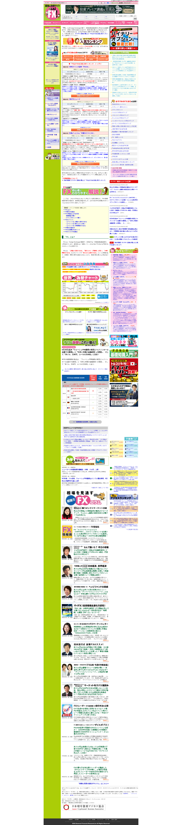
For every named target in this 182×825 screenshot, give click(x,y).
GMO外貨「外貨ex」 (52, 135)
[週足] (88, 295)
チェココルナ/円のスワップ (120, 118)
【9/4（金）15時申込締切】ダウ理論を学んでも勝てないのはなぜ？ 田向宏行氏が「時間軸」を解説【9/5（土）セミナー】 (91, 610)
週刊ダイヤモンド (92, 821)
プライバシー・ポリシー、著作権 (88, 819)
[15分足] (78, 298)
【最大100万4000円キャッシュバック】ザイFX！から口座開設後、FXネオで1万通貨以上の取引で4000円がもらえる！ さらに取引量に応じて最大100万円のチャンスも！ (124, 265)
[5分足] (69, 298)
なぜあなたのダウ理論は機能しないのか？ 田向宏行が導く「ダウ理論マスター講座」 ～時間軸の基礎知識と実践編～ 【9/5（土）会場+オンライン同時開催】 (85, 441)
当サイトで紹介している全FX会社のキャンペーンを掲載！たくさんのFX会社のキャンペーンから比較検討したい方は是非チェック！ (85, 431)
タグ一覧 (107, 819)
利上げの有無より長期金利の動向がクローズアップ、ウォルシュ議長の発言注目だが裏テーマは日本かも (91, 513)
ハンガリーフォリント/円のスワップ (123, 120)
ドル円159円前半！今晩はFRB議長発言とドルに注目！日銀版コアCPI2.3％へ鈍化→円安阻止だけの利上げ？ (91, 552)
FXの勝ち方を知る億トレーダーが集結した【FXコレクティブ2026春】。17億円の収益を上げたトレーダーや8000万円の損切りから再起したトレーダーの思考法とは (91, 771)
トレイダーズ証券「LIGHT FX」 (52, 119)
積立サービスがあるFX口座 (120, 145)
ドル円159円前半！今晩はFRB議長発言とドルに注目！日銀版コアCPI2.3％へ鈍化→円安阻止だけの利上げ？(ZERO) (126, 526)
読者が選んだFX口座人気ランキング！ (123, 162)
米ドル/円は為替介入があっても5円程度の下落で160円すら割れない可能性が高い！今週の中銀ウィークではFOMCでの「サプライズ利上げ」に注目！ (91, 750)
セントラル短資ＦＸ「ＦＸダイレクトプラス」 (53, 141)
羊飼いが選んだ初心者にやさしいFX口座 (124, 126)
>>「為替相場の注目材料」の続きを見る (85, 422)
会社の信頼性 (116, 134)
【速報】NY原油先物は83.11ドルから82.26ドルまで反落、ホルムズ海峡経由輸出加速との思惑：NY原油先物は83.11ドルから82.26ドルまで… (126, 483)
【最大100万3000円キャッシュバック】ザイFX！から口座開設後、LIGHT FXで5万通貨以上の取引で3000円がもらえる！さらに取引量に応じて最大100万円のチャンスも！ (124, 328)
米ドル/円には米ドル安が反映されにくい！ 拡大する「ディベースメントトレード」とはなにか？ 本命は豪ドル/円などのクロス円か (91, 592)
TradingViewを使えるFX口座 (120, 148)
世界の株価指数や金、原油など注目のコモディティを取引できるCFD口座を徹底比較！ (124, 80)
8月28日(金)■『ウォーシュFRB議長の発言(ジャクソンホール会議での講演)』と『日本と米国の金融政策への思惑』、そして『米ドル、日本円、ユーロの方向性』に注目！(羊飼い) (126, 503)
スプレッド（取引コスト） (120, 107)
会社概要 (77, 819)
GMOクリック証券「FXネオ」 (52, 98)
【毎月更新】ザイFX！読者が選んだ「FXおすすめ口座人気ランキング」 (84, 180)
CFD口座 (115, 156)
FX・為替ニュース (117, 137)
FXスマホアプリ (117, 140)
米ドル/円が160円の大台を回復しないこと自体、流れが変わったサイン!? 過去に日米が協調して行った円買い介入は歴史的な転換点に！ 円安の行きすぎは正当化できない (91, 691)
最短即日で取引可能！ (81, 269)
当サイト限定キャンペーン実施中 (52, 30)
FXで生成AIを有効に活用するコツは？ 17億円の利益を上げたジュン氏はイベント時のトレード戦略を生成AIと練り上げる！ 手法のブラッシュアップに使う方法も (91, 712)
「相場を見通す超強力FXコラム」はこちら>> (93, 783)
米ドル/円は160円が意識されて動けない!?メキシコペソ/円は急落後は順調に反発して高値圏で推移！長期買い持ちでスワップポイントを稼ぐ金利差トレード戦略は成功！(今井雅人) (126, 520)
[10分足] (74, 298)
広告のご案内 (114, 819)
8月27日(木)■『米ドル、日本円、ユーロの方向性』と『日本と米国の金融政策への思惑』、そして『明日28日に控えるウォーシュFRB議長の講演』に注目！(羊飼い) (126, 508)
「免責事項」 (125, 793)
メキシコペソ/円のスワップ (120, 115)
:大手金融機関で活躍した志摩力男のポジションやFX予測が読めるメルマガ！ (83, 267)
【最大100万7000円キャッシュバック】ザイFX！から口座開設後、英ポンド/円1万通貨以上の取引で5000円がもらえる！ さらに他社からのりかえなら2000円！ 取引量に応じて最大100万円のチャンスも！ (124, 281)
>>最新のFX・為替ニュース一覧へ (100, 487)
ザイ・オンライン (101, 821)
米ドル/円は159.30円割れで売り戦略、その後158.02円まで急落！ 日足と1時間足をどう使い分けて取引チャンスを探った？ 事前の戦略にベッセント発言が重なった (91, 650)
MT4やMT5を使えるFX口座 (120, 151)
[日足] (83, 295)
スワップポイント (117, 110)
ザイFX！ (119, 821)
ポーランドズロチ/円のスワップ (121, 123)
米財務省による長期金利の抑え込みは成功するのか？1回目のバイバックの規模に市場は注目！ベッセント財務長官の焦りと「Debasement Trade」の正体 (91, 630)
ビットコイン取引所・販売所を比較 (122, 164)
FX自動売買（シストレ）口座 (121, 153)
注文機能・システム (118, 142)
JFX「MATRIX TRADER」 (51, 130)
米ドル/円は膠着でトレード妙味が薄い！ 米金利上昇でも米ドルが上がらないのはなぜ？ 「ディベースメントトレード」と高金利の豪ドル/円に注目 (91, 671)
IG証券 (49, 147)
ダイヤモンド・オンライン (82, 821)
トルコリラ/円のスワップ (119, 112)
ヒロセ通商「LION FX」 (52, 124)
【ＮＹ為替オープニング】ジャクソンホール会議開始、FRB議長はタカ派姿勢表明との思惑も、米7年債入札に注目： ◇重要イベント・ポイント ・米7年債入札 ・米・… (126, 473)
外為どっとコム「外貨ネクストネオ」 (53, 109)
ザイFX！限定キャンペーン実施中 (52, 65)
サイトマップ (100, 819)
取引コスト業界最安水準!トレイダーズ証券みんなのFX (52, 81)
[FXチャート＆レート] (103, 296)
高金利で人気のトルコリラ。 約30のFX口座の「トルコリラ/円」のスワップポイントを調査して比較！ (85, 446)
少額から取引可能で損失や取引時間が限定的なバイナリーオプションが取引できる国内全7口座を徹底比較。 (85, 435)
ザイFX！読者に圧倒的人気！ (52, 43)
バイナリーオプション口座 (120, 159)
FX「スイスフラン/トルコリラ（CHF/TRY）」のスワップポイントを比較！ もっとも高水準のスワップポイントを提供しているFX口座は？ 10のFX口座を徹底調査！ (91, 533)
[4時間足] (93, 298)
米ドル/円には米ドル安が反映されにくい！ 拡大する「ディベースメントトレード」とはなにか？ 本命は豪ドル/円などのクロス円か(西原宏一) (126, 514)
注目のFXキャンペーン (119, 104)
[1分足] (64, 298)
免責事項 (71, 819)
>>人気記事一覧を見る (132, 529)
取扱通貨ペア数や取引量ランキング (122, 131)
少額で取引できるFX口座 (119, 129)
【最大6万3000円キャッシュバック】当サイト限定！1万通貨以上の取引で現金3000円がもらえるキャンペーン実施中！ (125, 272)
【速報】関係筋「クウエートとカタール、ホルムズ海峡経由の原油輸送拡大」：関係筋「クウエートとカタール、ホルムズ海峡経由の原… (126, 468)
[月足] (93, 295)
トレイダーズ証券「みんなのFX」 (52, 104)
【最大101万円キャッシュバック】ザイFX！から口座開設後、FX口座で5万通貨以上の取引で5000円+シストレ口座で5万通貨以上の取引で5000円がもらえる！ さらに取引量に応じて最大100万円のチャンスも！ (125, 306)
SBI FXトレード (52, 114)
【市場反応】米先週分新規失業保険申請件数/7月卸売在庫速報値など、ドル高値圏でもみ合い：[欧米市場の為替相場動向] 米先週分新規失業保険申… (125, 489)
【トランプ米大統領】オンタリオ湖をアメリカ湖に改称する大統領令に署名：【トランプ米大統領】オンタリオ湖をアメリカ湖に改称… (126, 478)
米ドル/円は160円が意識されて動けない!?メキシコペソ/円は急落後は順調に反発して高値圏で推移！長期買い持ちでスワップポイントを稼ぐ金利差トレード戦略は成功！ (91, 572)
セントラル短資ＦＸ (105, 302)
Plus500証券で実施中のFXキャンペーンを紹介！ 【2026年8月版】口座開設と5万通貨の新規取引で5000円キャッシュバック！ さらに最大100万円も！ (91, 731)
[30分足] (83, 298)
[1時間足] (88, 298)
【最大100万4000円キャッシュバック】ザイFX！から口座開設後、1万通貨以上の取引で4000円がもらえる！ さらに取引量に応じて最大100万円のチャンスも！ (124, 257)
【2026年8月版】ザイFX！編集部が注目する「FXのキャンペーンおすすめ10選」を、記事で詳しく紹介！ (124, 63)
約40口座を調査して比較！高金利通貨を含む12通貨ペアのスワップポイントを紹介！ (85, 451)
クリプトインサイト (111, 821)
